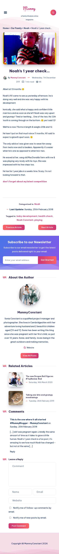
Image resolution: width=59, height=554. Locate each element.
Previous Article (13, 227)
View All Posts (29, 355)
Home (6, 28)
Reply (12, 451)
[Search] (53, 12)
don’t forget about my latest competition (25, 181)
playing (38, 220)
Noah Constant (25, 220)
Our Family (16, 28)
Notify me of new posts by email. (29, 517)
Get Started (47, 260)
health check (45, 216)
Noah (26, 28)
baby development (27, 216)
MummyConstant (29, 312)
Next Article (47, 227)
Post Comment (19, 526)
